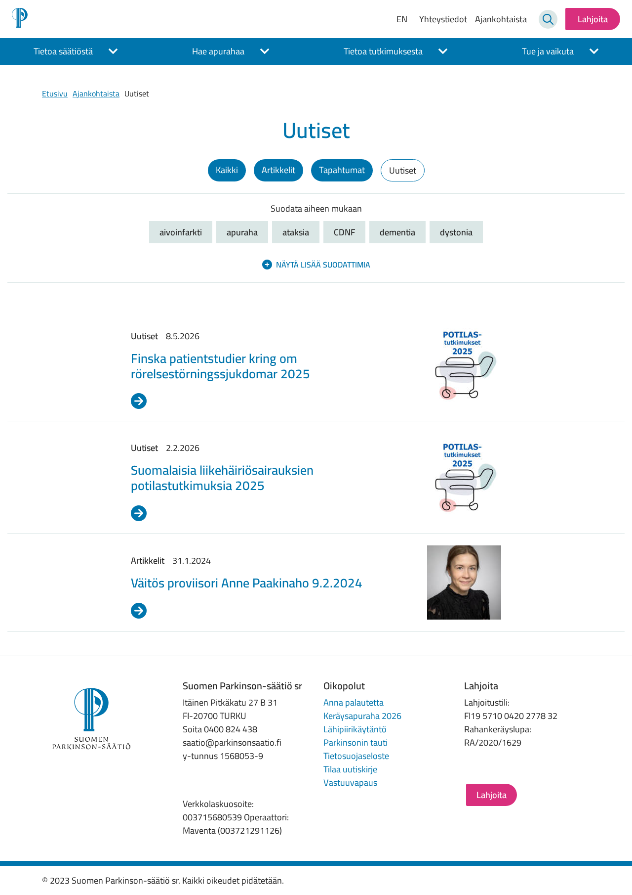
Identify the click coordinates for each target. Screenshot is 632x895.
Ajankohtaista (501, 19)
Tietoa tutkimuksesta (383, 51)
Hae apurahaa (218, 51)
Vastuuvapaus (350, 782)
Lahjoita (593, 19)
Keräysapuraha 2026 (362, 716)
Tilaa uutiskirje (350, 769)
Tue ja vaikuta (548, 51)
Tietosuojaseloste (356, 756)
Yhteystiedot (443, 19)
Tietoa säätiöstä (63, 51)
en (401, 19)
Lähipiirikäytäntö (355, 729)
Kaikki (227, 170)
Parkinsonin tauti (355, 742)
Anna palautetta (353, 702)
